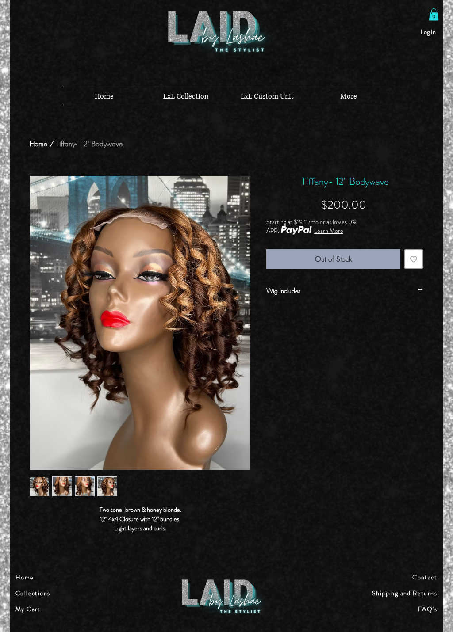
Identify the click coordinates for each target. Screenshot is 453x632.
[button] (434, 14)
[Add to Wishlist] (413, 259)
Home (38, 143)
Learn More (328, 230)
